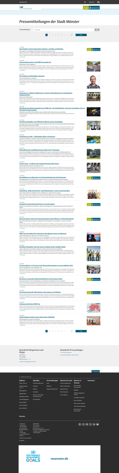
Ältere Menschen (64, 392)
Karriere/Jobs (23, 432)
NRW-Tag (49, 386)
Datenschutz (23, 425)
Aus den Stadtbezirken (65, 383)
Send (48, 383)
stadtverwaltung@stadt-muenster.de (28, 361)
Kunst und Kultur (78, 400)
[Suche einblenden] (85, 2)
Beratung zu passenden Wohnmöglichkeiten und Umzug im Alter (40, 279)
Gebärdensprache (24, 429)
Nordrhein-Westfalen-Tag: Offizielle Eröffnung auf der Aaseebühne (41, 122)
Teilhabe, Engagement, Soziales (79, 393)
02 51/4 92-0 (23, 357)
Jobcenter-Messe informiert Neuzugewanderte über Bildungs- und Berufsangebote (46, 219)
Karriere (22, 416)
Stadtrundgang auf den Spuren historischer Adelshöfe (37, 317)
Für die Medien (36, 399)
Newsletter (35, 392)
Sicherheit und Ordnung (79, 406)
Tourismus (91, 380)
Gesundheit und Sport (79, 397)
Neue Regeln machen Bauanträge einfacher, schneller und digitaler (41, 49)
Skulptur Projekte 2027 (52, 389)
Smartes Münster (23, 405)
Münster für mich (66, 380)
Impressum (22, 423)
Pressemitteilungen (24, 29)
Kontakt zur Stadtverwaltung (40, 431)
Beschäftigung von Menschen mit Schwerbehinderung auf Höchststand (42, 177)
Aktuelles (36, 380)
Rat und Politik (22, 402)
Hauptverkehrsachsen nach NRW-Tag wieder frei (35, 62)
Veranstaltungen (52, 380)
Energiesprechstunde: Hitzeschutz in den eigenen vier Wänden (40, 292)
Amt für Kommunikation (66, 352)
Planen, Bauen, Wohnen (79, 403)
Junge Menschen (64, 389)
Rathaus (22, 380)
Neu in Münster (64, 394)
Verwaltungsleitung (24, 399)
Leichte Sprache (23, 428)
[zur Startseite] (91, 7)
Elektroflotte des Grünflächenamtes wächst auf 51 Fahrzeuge (39, 150)
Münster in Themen (77, 382)
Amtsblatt (35, 386)
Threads (90, 424)
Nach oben (96, 371)
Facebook (87, 424)
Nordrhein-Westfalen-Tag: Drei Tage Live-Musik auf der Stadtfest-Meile (42, 247)
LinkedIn (79, 424)
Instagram (83, 424)
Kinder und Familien (65, 386)
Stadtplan (22, 440)
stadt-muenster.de (26, 376)
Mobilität (76, 390)
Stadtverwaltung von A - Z (23, 386)
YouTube (97, 424)
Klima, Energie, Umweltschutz (77, 386)
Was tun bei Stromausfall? (25, 438)
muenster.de (23, 2)
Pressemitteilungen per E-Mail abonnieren (70, 355)
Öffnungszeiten (23, 390)
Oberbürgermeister (24, 396)
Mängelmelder (22, 393)
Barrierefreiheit (23, 408)
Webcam (35, 389)
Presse (21, 431)
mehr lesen (22, 57)
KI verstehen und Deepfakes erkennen (32, 76)
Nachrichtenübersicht (38, 383)
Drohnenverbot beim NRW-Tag (29, 304)
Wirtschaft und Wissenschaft (77, 410)
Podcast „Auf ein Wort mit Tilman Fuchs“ (38, 395)
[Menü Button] (98, 2)
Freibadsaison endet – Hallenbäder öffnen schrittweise (37, 136)
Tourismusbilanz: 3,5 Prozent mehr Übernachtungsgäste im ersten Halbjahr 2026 (46, 265)
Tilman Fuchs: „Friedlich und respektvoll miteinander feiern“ (39, 163)
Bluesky (94, 424)
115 (29, 359)
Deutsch (91, 2)
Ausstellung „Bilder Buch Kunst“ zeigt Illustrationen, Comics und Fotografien (44, 191)
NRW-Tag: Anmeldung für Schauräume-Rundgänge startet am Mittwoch (42, 233)
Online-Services (23, 383)
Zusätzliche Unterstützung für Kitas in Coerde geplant (37, 204)
